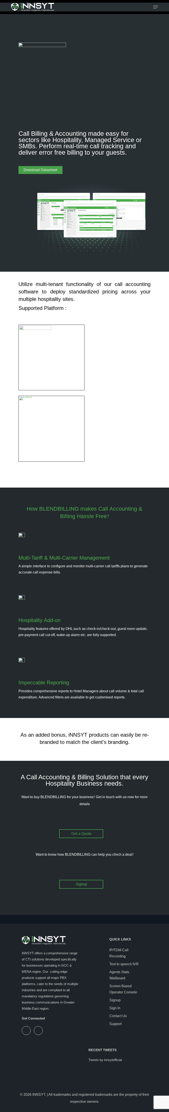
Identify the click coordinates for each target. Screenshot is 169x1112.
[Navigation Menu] (155, 7)
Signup (115, 1000)
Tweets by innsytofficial (105, 1060)
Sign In (114, 1008)
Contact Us (118, 1016)
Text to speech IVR (124, 964)
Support (115, 1024)
